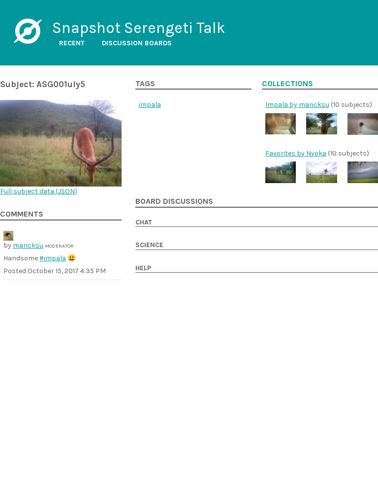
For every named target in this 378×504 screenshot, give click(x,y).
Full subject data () (38, 191)
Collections (287, 83)
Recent (72, 43)
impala (150, 104)
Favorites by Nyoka (295, 153)
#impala (52, 258)
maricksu (28, 245)
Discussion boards (137, 43)
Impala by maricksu (297, 104)
